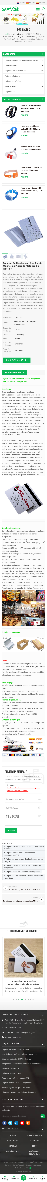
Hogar (13, 1135)
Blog (34, 1146)
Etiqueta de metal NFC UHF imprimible (17, 1083)
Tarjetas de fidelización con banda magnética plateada (24, 847)
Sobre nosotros (34, 1135)
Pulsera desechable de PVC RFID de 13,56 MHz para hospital (32, 170)
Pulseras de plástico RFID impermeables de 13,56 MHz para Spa (32, 191)
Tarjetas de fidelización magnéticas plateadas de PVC (19, 854)
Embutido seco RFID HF (10, 1068)
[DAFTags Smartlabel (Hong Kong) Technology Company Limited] (10, 9)
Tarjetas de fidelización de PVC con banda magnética (22, 866)
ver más (24, 115)
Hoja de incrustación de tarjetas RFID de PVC (19, 1054)
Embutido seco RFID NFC (11, 1073)
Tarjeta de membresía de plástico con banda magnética (23, 860)
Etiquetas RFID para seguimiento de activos (19, 1092)
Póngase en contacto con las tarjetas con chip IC (21, 1064)
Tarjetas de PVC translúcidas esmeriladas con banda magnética (23, 982)
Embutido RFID (11, 65)
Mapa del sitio (21, 1171)
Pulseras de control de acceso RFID (15, 1078)
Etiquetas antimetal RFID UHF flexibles (16, 1059)
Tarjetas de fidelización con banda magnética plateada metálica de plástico (23, 789)
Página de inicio (14, 34)
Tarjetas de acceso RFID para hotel (15, 1049)
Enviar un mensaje (23, 1178)
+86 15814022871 (15, 1028)
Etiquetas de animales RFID (16, 70)
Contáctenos (12, 1151)
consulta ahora (14, 360)
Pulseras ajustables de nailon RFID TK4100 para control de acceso (30, 129)
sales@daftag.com (28, 1032)
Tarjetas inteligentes (13, 76)
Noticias (13, 1146)
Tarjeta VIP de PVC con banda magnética (23, 871)
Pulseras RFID (10, 86)
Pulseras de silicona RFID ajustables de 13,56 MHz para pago (31, 108)
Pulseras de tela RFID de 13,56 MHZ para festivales (31, 148)
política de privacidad (34, 1152)
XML (29, 1171)
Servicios (34, 1140)
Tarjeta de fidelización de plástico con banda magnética (23, 876)
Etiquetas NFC (10, 91)
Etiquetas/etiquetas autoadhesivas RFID (21, 60)
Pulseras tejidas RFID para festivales (16, 1087)
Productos (12, 1140)
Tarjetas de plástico (31, 34)
